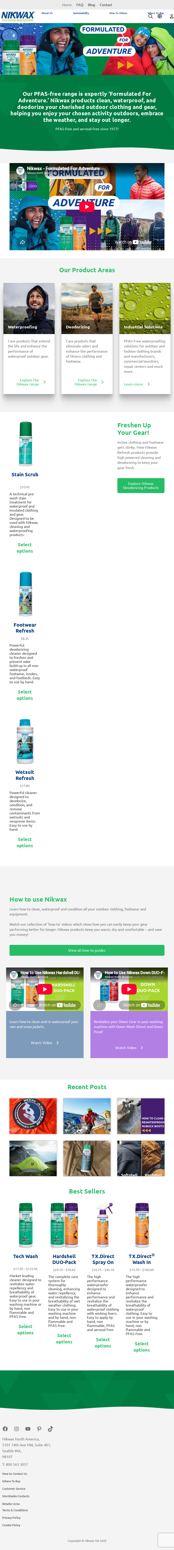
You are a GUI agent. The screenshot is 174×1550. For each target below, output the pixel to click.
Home (67, 5)
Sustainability (81, 13)
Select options (25, 548)
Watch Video (41, 1043)
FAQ (79, 5)
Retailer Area (11, 1503)
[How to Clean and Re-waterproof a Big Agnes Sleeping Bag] (33, 1116)
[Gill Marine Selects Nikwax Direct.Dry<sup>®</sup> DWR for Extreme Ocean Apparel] (87, 1116)
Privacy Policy (11, 1517)
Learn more (133, 384)
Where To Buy (156, 13)
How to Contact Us (14, 1473)
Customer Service (13, 1488)
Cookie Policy (11, 1525)
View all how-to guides (87, 950)
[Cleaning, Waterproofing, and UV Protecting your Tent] (33, 1158)
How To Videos (118, 13)
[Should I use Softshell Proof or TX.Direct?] (140, 1158)
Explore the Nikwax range (28, 382)
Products (15, 13)
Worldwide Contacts (15, 1496)
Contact (106, 5)
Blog (91, 5)
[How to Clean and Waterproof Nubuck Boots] (140, 1116)
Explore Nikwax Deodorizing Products (141, 485)
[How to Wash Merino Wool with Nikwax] (87, 1158)
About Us (47, 13)
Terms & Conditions (15, 1510)
